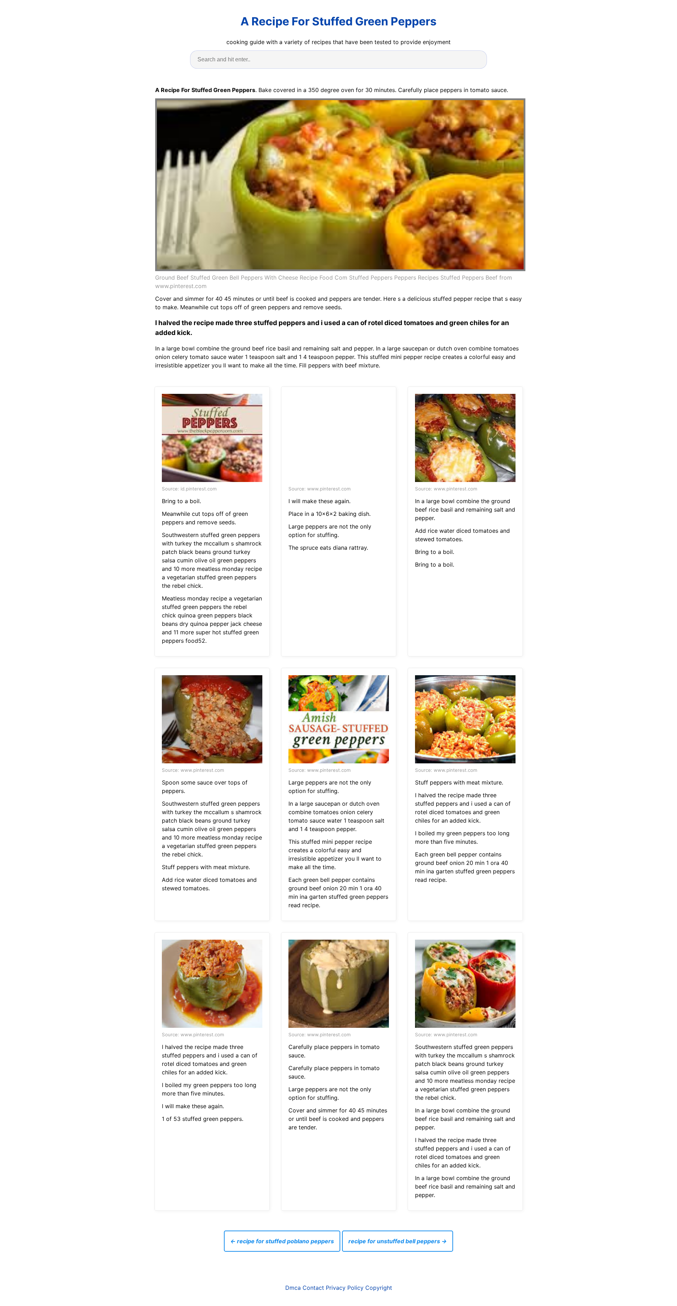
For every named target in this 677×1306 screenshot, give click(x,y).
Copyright (378, 1287)
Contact (313, 1287)
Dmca (293, 1287)
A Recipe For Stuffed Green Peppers (338, 21)
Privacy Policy (345, 1287)
